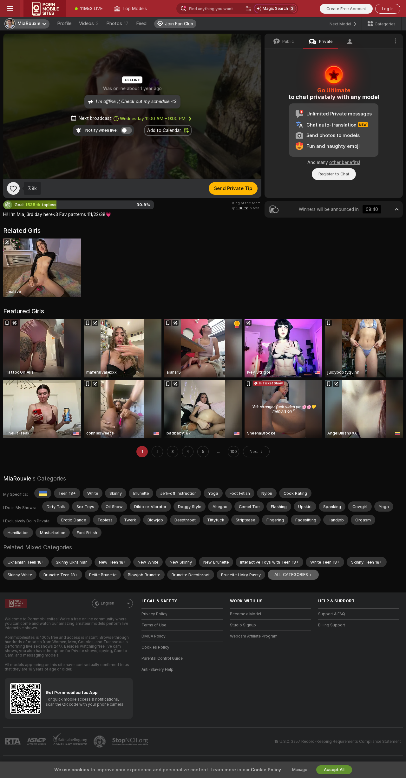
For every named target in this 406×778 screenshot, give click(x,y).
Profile (64, 23)
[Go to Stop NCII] (130, 741)
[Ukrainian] (42, 493)
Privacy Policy (154, 614)
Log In (388, 8)
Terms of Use (153, 625)
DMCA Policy (153, 636)
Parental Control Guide (162, 658)
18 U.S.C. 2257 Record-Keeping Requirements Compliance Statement (337, 741)
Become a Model (245, 614)
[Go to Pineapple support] (100, 742)
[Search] (248, 8)
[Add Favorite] (13, 188)
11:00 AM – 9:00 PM (153, 118)
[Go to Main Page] (44, 8)
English (107, 603)
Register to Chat (333, 174)
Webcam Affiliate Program (254, 636)
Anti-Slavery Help (157, 669)
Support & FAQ (331, 614)
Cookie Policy (266, 769)
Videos (89, 23)
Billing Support (331, 625)
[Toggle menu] (10, 8)
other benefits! (344, 162)
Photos (117, 23)
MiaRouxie (17, 478)
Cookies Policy (155, 647)
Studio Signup (243, 625)
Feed (141, 23)
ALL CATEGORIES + (293, 574)
